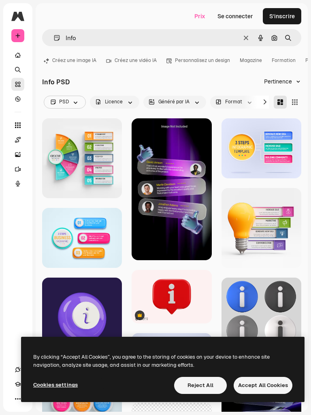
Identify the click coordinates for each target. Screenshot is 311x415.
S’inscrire (282, 16)
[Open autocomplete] (54, 38)
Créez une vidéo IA (136, 60)
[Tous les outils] (17, 125)
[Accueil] (17, 55)
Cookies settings (55, 384)
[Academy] (17, 384)
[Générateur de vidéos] (17, 169)
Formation (284, 60)
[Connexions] (17, 369)
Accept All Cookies (263, 385)
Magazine (251, 60)
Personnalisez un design (202, 60)
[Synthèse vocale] (17, 183)
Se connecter (235, 16)
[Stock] (17, 84)
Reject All (200, 385)
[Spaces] (17, 139)
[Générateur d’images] (17, 154)
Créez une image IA (74, 60)
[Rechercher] (17, 69)
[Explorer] (17, 98)
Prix (199, 16)
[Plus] (17, 398)
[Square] (294, 102)
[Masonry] (280, 102)
